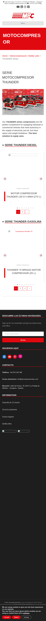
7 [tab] (31, 208)
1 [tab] (17, 208)
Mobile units (33, 56)
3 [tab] (22, 208)
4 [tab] (24, 208)
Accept (6, 617)
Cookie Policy (37, 602)
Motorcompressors (18, 56)
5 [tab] (26, 208)
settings (26, 613)
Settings (26, 617)
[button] (5, 179)
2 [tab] (20, 208)
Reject (16, 617)
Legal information (26, 602)
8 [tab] (33, 208)
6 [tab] (28, 208)
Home (5, 56)
